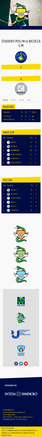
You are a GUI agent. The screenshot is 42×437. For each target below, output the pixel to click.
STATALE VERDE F (16, 198)
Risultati (5, 100)
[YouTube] (26, 364)
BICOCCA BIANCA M (16, 154)
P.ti (31, 138)
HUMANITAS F (15, 210)
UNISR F (13, 202)
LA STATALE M (15, 150)
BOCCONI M (14, 146)
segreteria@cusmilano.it (25, 417)
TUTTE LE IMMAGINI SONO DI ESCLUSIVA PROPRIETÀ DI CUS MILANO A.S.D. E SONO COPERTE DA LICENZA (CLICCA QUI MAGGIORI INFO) (19, 433)
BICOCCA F (14, 206)
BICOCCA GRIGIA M (8, 119)
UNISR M (13, 142)
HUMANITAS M (15, 158)
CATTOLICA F (14, 194)
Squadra (10, 138)
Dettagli (21, 100)
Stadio (29, 100)
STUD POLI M (7, 116)
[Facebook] (16, 364)
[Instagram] (21, 364)
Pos (4, 138)
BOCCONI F (14, 190)
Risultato (13, 100)
